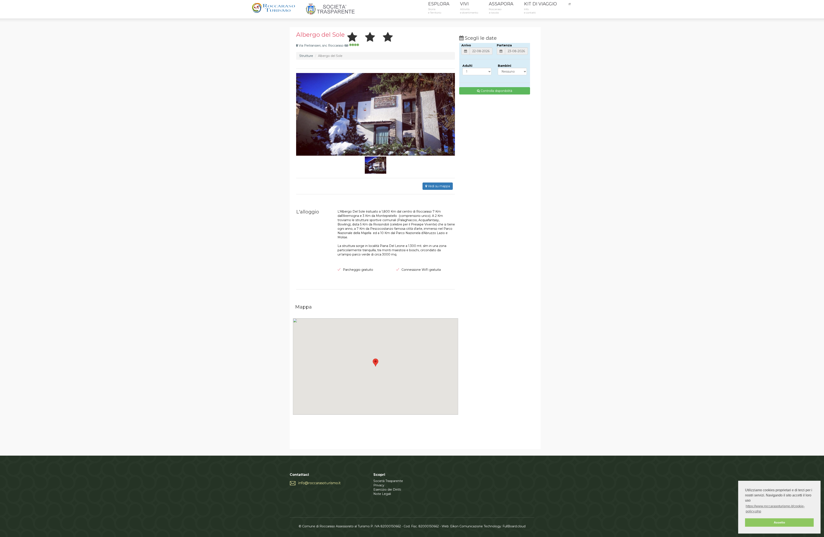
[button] (375, 363)
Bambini (504, 66)
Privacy (378, 485)
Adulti (467, 66)
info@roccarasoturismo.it (319, 483)
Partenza (504, 45)
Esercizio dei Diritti (387, 489)
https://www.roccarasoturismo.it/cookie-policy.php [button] (775, 508)
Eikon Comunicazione (466, 526)
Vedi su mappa (438, 186)
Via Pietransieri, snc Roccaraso (321, 45)
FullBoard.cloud (514, 526)
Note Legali (382, 494)
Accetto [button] (779, 522)
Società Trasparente (388, 481)
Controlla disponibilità (496, 91)
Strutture (306, 56)
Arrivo (466, 45)
